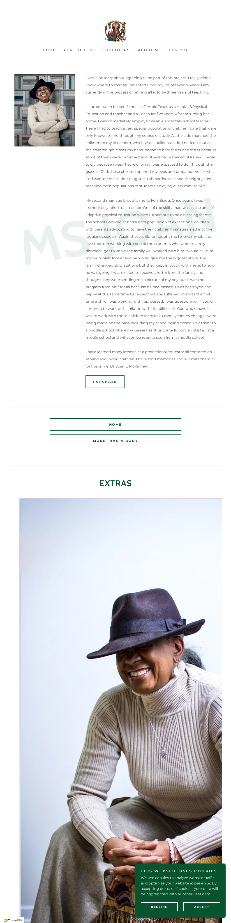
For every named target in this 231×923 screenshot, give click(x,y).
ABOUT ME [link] (149, 50)
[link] (115, 30)
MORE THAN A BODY (115, 441)
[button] (78, 50)
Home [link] (49, 50)
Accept (201, 907)
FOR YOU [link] (179, 50)
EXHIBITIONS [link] (116, 50)
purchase (105, 382)
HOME (115, 425)
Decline (159, 907)
